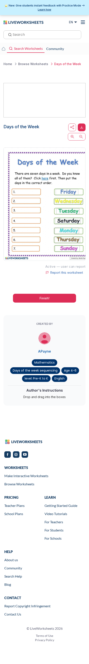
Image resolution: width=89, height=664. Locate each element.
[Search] (8, 34)
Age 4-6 (70, 370)
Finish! (44, 298)
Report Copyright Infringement (27, 606)
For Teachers (53, 522)
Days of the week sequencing (35, 370)
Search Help (13, 576)
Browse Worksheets (19, 484)
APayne (44, 351)
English (59, 378)
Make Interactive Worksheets (26, 476)
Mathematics (44, 362)
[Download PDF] (82, 127)
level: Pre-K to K (36, 378)
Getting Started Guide (60, 505)
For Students (54, 530)
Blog (7, 584)
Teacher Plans (14, 505)
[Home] (23, 22)
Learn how (44, 9)
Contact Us (12, 614)
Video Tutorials (55, 514)
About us (11, 560)
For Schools (53, 538)
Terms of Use (44, 635)
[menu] (83, 22)
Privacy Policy (44, 640)
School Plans (13, 514)
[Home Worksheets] (3, 48)
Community (13, 568)
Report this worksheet (66, 272)
